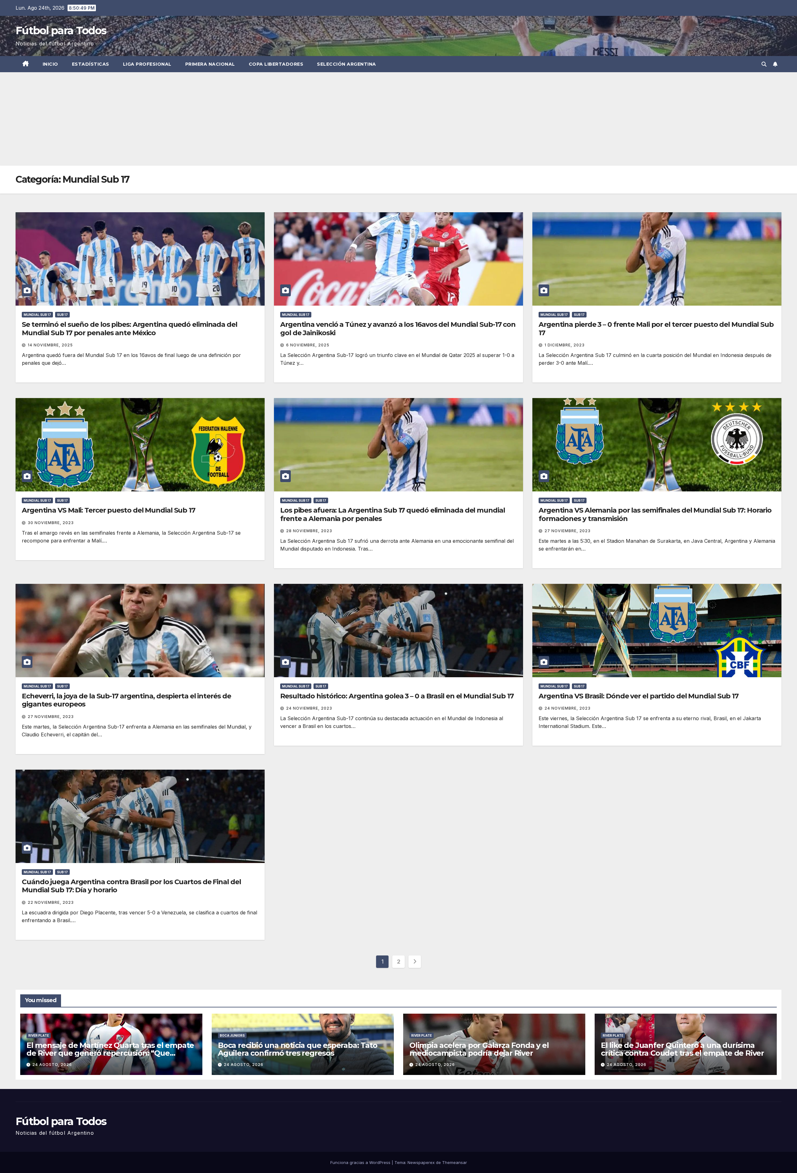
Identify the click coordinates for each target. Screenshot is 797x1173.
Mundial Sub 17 (37, 315)
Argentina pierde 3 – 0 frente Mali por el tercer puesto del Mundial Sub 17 (656, 328)
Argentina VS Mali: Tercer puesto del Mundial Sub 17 (108, 510)
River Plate (38, 1035)
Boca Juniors (232, 1035)
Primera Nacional (210, 64)
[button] (764, 64)
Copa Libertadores (276, 64)
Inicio (50, 64)
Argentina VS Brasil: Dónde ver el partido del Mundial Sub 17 (638, 696)
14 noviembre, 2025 (50, 345)
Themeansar (454, 1162)
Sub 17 (62, 315)
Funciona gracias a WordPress (361, 1162)
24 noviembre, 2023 (309, 708)
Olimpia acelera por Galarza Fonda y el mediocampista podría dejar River (479, 1049)
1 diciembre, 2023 (565, 345)
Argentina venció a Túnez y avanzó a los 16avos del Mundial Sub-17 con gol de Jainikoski (398, 328)
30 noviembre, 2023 (51, 522)
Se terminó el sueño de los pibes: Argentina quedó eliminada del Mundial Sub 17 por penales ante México (129, 328)
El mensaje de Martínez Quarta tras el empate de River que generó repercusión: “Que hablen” (110, 1053)
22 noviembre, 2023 (51, 902)
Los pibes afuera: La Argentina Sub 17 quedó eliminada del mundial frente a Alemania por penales (392, 514)
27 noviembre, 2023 (568, 530)
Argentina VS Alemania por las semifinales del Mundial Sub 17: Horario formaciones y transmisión (655, 514)
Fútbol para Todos (61, 30)
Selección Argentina (346, 64)
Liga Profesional (147, 64)
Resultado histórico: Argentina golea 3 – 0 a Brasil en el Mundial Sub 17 (397, 696)
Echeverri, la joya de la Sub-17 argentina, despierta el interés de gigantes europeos (126, 700)
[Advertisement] (398, 118)
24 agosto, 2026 (52, 1064)
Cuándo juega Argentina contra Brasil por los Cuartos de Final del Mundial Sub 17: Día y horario (131, 886)
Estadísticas (90, 64)
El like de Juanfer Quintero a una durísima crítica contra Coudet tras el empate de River (682, 1049)
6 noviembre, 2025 (307, 345)
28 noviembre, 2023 (309, 530)
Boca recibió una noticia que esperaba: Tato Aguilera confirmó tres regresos (297, 1049)
